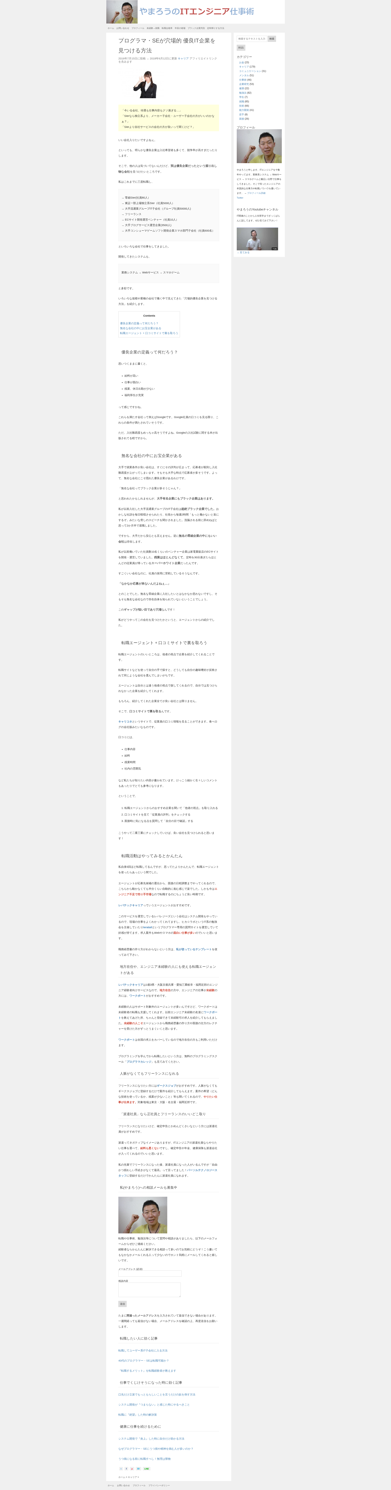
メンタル (244, 75)
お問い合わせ (122, 28)
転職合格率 (167, 28)
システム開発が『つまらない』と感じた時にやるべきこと (154, 1404)
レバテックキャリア (130, 905)
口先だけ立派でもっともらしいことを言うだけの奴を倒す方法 (156, 1394)
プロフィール (138, 28)
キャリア (183, 58)
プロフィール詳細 (256, 193)
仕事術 (243, 80)
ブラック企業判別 (196, 28)
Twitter (240, 197)
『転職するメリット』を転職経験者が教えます (147, 1370)
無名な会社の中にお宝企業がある (140, 328)
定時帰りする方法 (215, 28)
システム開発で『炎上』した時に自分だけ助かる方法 (151, 1438)
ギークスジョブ (166, 1085)
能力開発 (244, 110)
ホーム (111, 28)
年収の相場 (180, 28)
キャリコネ (125, 721)
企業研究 (244, 84)
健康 (241, 88)
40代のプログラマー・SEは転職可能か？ (143, 1360)
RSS (241, 47)
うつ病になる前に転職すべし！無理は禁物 (144, 1458)
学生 (241, 97)
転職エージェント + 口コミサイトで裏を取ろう (149, 333)
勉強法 (243, 92)
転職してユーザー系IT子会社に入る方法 (143, 1350)
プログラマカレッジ (139, 1061)
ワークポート (137, 995)
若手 (241, 114)
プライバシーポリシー (159, 1485)
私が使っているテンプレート (194, 949)
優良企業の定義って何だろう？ (139, 323)
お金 (241, 62)
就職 (241, 101)
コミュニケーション (250, 71)
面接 (241, 118)
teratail (147, 927)
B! (138, 1468)
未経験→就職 (153, 28)
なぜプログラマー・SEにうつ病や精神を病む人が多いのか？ (156, 1448)
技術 (241, 105)
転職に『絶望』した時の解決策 (137, 1414)
